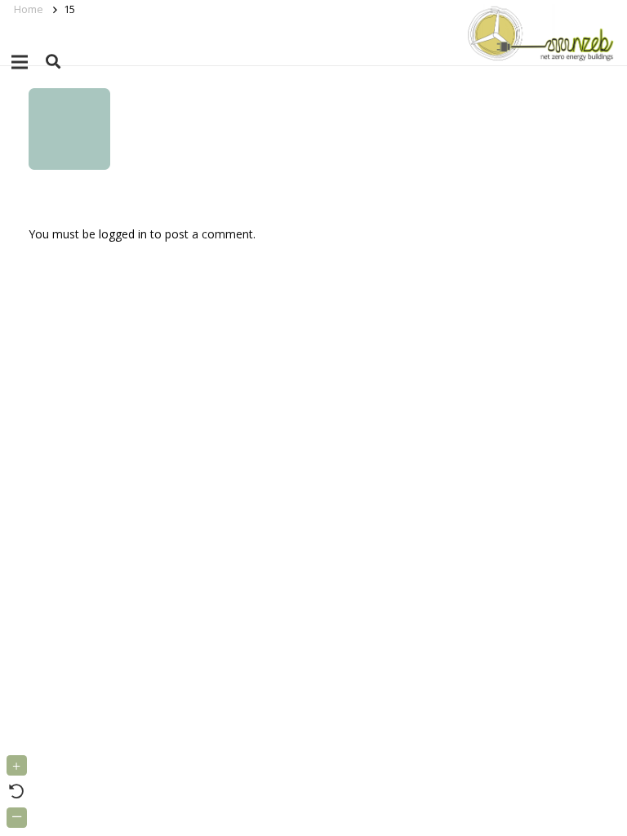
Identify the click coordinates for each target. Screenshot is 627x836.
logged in (123, 234)
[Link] (538, 32)
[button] (53, 62)
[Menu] (19, 62)
